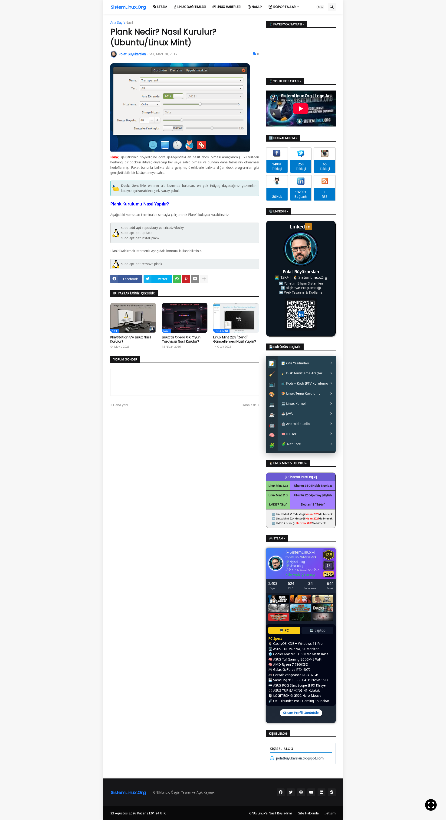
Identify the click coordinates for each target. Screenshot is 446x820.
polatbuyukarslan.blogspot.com (297, 758)
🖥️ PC (284, 630)
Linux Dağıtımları (191, 6)
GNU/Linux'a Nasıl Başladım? (270, 813)
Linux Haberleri (228, 6)
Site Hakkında (308, 813)
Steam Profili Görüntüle (301, 712)
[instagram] (301, 792)
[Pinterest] (186, 279)
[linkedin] (321, 792)
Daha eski (249, 405)
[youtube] (311, 792)
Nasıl (129, 22)
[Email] (195, 279)
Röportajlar (284, 6)
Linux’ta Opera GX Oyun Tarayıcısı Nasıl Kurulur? (181, 339)
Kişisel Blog (297, 562)
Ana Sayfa (117, 22)
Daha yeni (120, 405)
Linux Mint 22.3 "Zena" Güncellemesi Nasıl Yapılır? (234, 339)
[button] (320, 7)
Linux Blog (296, 566)
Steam (161, 6)
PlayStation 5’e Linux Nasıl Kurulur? (130, 339)
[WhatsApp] (177, 279)
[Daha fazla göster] (204, 279)
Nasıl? (256, 6)
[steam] (332, 792)
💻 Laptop (317, 630)
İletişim (330, 813)
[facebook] (281, 792)
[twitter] (291, 792)
